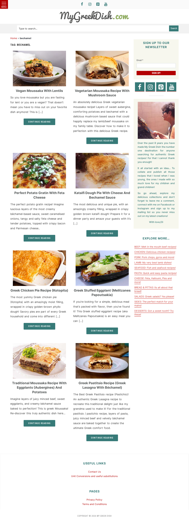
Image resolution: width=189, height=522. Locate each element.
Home (13, 38)
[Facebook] (82, 4)
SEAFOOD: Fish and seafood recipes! (155, 267)
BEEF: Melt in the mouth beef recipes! (155, 246)
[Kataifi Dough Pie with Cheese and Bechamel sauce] (102, 154)
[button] (4, 4)
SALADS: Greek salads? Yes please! (154, 296)
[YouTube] (105, 4)
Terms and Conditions (94, 504)
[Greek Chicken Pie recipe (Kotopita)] (39, 252)
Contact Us (94, 471)
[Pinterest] (97, 4)
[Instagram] (90, 4)
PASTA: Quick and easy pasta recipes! (155, 273)
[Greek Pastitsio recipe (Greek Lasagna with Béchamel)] (102, 344)
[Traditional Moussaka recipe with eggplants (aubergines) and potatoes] (39, 344)
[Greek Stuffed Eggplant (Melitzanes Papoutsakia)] (102, 252)
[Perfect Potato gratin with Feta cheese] (39, 154)
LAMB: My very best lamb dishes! (153, 262)
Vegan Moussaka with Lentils (39, 91)
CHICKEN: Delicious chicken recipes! (154, 251)
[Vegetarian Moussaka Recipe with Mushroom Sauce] (102, 52)
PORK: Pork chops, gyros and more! (154, 257)
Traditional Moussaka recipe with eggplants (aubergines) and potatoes (39, 387)
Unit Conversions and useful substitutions (94, 476)
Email (140, 60)
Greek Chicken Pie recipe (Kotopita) (39, 290)
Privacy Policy (94, 499)
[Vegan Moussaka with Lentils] (39, 52)
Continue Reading (39, 122)
